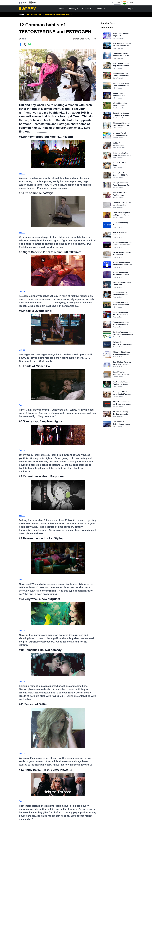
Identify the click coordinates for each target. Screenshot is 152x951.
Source (22, 174)
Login (130, 9)
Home (21, 14)
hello (24, 39)
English (117, 3)
